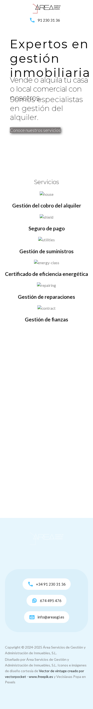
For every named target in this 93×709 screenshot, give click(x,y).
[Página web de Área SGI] (47, 8)
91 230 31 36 (49, 20)
